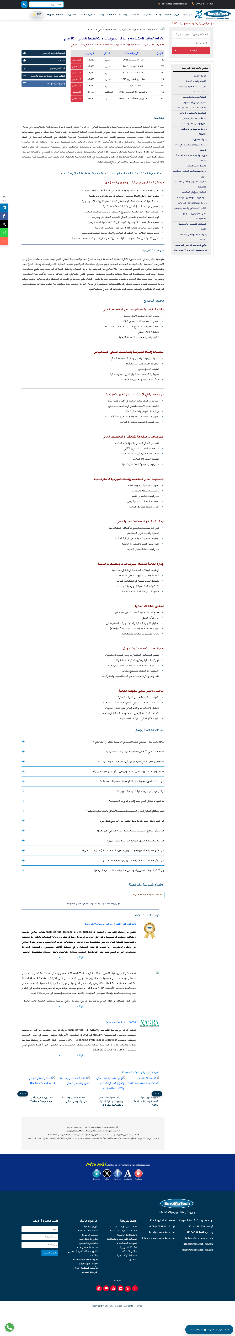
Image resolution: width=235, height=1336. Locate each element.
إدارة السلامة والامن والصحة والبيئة (193, 237)
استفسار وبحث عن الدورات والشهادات (209, 1329)
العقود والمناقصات (197, 165)
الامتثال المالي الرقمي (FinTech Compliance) (76, 1099)
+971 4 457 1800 (158, 1226)
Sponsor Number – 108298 (121, 1022)
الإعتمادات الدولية (152, 15)
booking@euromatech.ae (174, 4)
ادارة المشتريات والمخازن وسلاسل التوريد (190, 174)
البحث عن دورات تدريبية (123, 1226)
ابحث (193, 50)
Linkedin (96, 1179)
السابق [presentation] (24, 1094)
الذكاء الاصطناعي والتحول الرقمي (190, 208)
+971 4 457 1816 (196, 1226)
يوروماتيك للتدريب (118, 932)
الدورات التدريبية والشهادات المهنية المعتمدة (122, 1241)
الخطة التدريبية (107, 15)
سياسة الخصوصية (87, 1247)
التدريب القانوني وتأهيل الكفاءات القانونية (190, 184)
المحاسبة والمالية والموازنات (147, 895)
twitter (107, 1179)
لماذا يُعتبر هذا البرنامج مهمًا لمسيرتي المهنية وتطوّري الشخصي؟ (128, 742)
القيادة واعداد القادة (196, 81)
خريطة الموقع (89, 1272)
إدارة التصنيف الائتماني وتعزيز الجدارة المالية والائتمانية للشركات (145, 1101)
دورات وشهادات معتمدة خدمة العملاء (191, 158)
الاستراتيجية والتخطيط (195, 97)
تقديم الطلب (50, 1252)
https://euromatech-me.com (197, 1250)
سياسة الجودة (90, 1235)
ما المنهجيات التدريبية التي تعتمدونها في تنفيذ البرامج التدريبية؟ (128, 771)
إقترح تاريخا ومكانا (55, 83)
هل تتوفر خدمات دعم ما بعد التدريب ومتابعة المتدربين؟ (132, 860)
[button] (96, 1110)
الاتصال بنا (71, 15)
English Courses (55, 15)
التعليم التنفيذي (88, 1243)
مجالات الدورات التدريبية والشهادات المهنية (123, 1233)
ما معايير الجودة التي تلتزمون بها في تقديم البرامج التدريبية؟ (131, 761)
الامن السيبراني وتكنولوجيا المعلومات (194, 216)
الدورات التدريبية (130, 15)
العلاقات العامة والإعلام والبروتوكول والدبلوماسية (194, 121)
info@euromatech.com (162, 1232)
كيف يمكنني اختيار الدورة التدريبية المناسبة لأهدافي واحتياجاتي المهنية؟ (125, 811)
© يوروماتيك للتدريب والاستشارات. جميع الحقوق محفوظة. (93, 903)
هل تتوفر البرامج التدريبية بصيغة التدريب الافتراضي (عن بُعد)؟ (130, 830)
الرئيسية (187, 15)
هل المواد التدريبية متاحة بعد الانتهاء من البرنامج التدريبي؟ (132, 821)
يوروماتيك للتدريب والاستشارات (104, 973)
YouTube (138, 1179)
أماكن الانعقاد (87, 15)
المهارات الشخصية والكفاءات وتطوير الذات (192, 89)
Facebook (117, 1179)
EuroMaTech (76, 1030)
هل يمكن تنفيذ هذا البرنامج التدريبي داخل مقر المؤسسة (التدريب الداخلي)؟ (123, 850)
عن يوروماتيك (172, 15)
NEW (38, 14)
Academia (128, 1179)
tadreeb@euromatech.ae (199, 1238)
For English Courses (162, 1220)
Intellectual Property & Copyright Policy (85, 1262)
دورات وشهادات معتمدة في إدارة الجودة (191, 147)
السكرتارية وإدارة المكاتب (194, 192)
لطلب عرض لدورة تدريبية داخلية (48, 76)
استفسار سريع (57, 68)
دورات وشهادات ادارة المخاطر (192, 203)
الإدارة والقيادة (199, 76)
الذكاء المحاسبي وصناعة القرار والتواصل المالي (110, 1099)
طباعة (61, 60)
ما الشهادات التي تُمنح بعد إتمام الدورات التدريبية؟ (136, 801)
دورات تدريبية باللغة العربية (196, 1220)
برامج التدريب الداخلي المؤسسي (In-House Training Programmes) (190, 247)
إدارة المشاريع (200, 139)
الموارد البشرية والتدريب (195, 102)
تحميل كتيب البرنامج (53, 53)
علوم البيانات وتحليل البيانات (192, 197)
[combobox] (191, 42)
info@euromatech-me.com (198, 1244)
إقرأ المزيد (78, 957)
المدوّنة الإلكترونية (127, 1255)
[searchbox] (190, 43)
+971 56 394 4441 (194, 1232)
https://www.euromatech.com (158, 1238)
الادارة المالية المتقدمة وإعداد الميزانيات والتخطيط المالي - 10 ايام (119, 127)
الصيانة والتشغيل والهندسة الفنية (193, 226)
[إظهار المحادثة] (9, 1327)
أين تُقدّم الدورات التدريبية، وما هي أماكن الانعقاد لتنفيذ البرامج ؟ (129, 870)
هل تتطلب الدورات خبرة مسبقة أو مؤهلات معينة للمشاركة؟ (132, 781)
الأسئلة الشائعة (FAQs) (85, 1268)
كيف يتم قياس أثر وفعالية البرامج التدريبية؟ (140, 791)
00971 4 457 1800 (204, 4)
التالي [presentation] (156, 1094)
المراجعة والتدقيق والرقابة (193, 113)
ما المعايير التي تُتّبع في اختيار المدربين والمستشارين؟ (135, 751)
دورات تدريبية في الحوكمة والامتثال (194, 131)
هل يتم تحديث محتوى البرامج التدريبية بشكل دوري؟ (135, 840)
